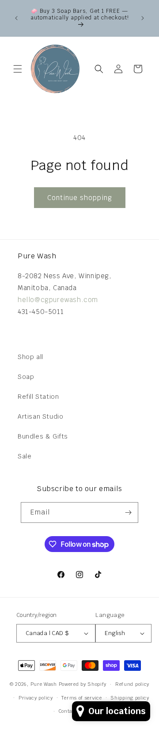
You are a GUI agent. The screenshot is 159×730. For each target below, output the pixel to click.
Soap (26, 377)
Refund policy (132, 684)
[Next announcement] (142, 18)
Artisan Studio (40, 416)
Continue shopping (79, 197)
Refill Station (38, 397)
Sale (24, 456)
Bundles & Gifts (43, 436)
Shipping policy (129, 698)
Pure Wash (43, 684)
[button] (17, 69)
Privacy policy (36, 698)
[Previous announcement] (16, 18)
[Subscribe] (128, 512)
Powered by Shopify (83, 684)
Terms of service (81, 698)
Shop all (30, 357)
